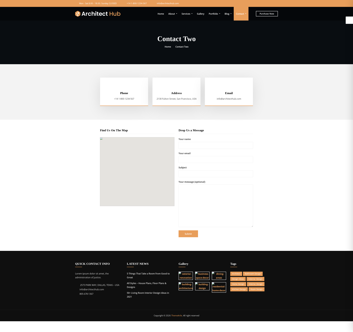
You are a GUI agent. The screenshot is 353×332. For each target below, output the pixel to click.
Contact (240, 13)
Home (161, 13)
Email (229, 93)
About (171, 13)
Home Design (238, 284)
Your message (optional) (192, 181)
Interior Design (256, 284)
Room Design (257, 289)
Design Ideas (238, 279)
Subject (183, 167)
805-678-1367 (86, 293)
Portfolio (214, 13)
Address (176, 93)
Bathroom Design (253, 273)
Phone (124, 93)
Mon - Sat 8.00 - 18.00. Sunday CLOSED (98, 3)
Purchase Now (267, 13)
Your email (185, 153)
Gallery (200, 13)
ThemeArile (176, 315)
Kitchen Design (239, 289)
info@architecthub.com (168, 3)
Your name (185, 139)
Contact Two (181, 46)
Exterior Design (255, 279)
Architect (236, 273)
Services (186, 13)
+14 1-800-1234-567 (137, 3)
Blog (227, 13)
